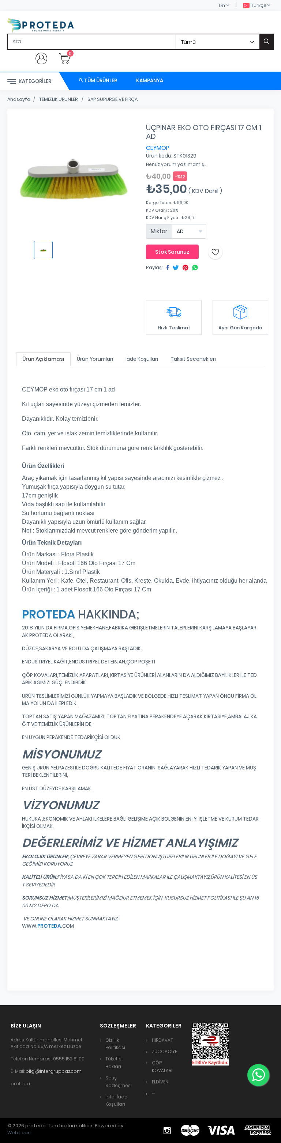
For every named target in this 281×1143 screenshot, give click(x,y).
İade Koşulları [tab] (141, 359)
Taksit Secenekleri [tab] (193, 359)
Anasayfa (18, 99)
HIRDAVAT (162, 1040)
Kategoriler (34, 81)
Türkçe (259, 5)
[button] (153, 1093)
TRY (222, 5)
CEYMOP (157, 148)
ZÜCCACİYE (164, 1051)
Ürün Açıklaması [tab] (43, 359)
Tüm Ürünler (100, 80)
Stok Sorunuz (172, 252)
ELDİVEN (160, 1082)
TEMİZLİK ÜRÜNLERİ (59, 99)
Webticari (19, 1132)
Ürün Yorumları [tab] (95, 359)
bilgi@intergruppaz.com (54, 1071)
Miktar (159, 231)
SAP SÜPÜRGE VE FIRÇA (112, 99)
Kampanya (149, 80)
